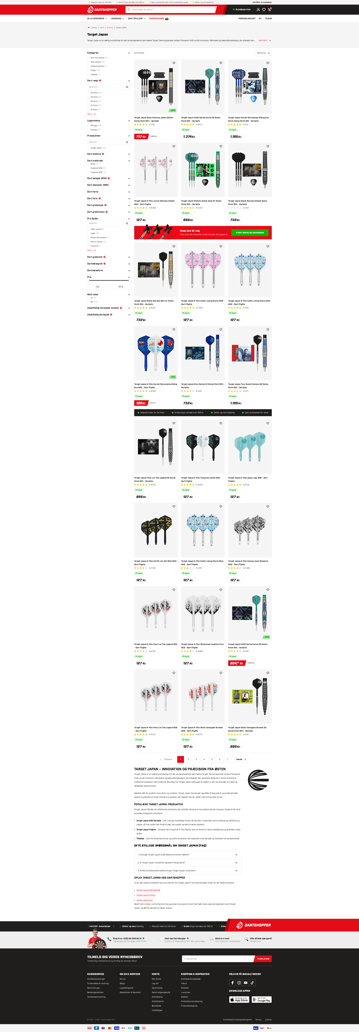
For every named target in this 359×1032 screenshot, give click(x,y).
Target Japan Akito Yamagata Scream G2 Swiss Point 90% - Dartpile (247, 729)
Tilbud (184, 983)
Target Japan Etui (144, 900)
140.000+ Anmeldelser (262, 2)
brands (110, 28)
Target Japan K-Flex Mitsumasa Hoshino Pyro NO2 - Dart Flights (202, 646)
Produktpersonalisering (191, 1001)
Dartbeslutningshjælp (191, 979)
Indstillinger (157, 1010)
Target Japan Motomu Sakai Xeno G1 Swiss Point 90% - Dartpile (201, 203)
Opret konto (157, 988)
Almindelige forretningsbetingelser (237, 1020)
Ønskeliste (156, 1006)
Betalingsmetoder (95, 992)
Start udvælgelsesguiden (250, 233)
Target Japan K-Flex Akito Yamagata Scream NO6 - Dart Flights (202, 729)
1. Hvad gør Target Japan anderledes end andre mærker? (163, 855)
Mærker (184, 997)
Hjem (102, 28)
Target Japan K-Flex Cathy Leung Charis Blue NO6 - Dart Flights (249, 303)
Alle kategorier (95, 18)
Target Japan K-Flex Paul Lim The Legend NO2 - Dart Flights (155, 646)
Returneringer (93, 988)
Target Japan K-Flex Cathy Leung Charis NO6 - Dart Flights (203, 303)
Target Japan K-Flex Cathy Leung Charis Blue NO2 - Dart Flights (202, 563)
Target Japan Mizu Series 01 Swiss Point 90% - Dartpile (203, 386)
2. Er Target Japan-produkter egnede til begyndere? (161, 862)
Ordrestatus (157, 997)
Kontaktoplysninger (96, 979)
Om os (122, 979)
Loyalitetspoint (127, 988)
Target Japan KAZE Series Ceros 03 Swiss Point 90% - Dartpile (200, 119)
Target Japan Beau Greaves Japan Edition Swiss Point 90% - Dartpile (153, 119)
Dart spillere (135, 18)
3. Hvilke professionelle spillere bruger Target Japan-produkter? (167, 870)
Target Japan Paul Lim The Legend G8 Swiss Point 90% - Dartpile (154, 480)
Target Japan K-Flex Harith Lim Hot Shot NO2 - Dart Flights (156, 563)
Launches (116, 18)
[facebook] (232, 982)
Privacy (259, 1020)
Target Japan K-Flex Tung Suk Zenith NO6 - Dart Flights (201, 480)
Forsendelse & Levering (98, 983)
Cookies (268, 1020)
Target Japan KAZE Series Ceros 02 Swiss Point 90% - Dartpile (247, 646)
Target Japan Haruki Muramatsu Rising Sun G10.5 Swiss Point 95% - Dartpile (248, 119)
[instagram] (239, 982)
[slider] (88, 280)
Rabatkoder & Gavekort (130, 992)
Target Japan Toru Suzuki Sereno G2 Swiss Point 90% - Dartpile (248, 386)
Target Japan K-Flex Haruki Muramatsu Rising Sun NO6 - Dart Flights (155, 386)
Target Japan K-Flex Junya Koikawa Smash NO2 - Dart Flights (154, 203)
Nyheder (185, 988)
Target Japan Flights (145, 895)
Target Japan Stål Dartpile (148, 890)
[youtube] (245, 982)
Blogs (122, 983)
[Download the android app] (262, 999)
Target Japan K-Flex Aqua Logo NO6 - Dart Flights (248, 480)
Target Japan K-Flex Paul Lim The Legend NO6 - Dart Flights (155, 729)
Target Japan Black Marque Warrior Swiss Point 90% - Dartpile (154, 303)
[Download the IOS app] (239, 999)
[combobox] (172, 9)
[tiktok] (252, 982)
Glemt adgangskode (161, 992)
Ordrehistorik (158, 1001)
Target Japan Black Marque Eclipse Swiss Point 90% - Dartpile (247, 203)
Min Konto (156, 979)
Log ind (155, 983)
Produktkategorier (189, 1006)
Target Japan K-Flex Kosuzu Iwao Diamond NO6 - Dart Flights (248, 563)
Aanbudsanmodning (96, 997)
